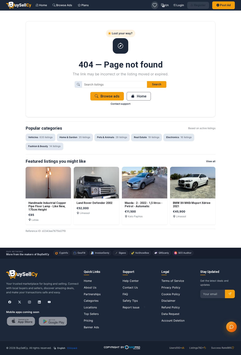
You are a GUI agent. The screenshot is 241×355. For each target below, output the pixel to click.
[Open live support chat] (231, 327)
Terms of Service (172, 281)
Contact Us (130, 287)
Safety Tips (130, 300)
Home (141, 96)
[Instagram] (29, 302)
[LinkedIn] (39, 302)
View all (210, 161)
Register (200, 5)
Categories (91, 300)
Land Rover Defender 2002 (94, 203)
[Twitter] (19, 302)
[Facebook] (9, 302)
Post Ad (225, 5)
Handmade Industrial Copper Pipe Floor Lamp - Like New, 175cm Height (47, 206)
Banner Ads (91, 327)
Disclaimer (168, 300)
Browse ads (109, 96)
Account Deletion (173, 320)
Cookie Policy (170, 294)
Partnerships (92, 294)
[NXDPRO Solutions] (121, 347)
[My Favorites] (154, 5)
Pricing (88, 320)
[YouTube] (49, 302)
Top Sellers (91, 314)
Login (180, 5)
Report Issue (131, 307)
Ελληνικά (72, 348)
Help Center (131, 281)
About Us (90, 287)
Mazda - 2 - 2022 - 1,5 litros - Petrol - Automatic (143, 204)
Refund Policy (170, 307)
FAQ (125, 294)
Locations (90, 307)
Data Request (170, 314)
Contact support (120, 103)
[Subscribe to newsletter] (230, 294)
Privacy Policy (170, 287)
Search (156, 84)
